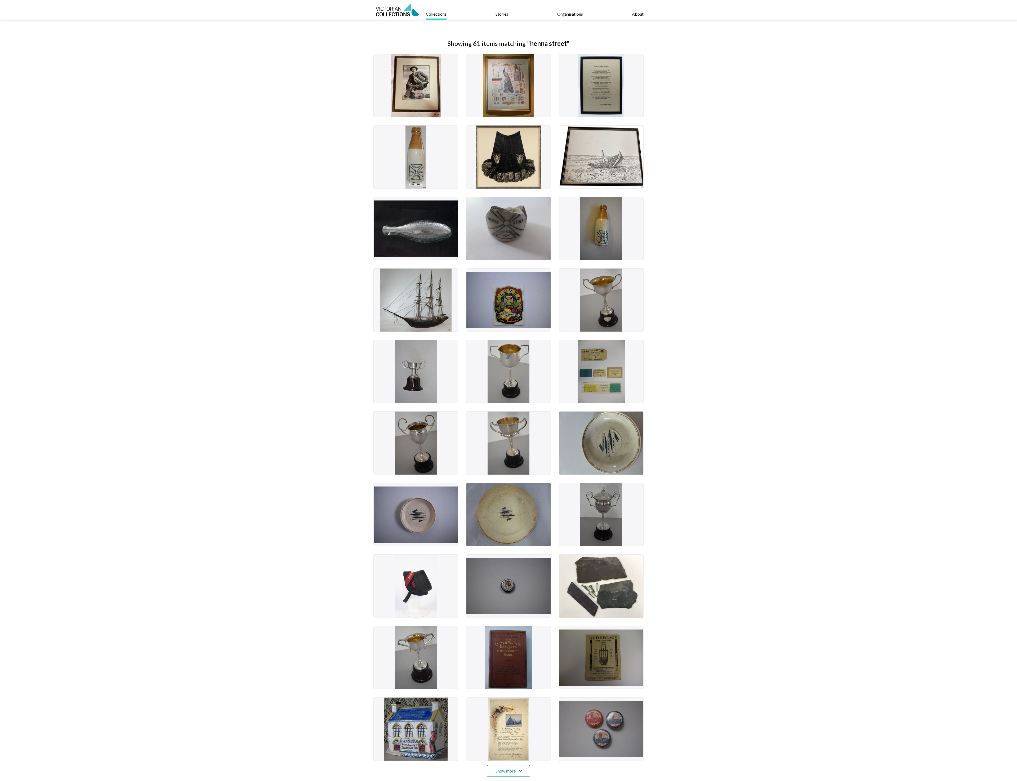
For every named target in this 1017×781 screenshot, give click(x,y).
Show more (506, 770)
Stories (502, 13)
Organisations (570, 13)
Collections (436, 13)
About (638, 13)
